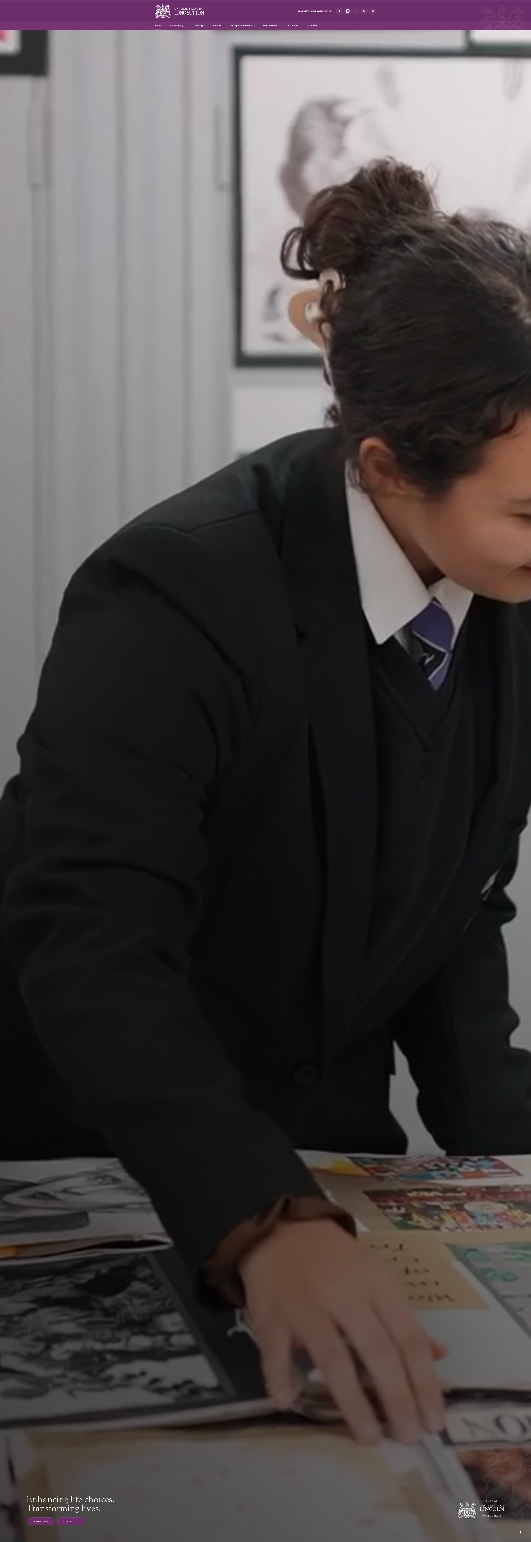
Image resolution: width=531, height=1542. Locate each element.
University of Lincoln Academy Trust (315, 11)
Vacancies (312, 25)
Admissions (41, 1521)
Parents (218, 25)
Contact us (70, 1521)
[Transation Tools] (372, 11)
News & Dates (271, 25)
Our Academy (177, 25)
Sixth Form (293, 25)
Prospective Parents (243, 25)
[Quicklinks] (356, 11)
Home (158, 25)
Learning (199, 25)
